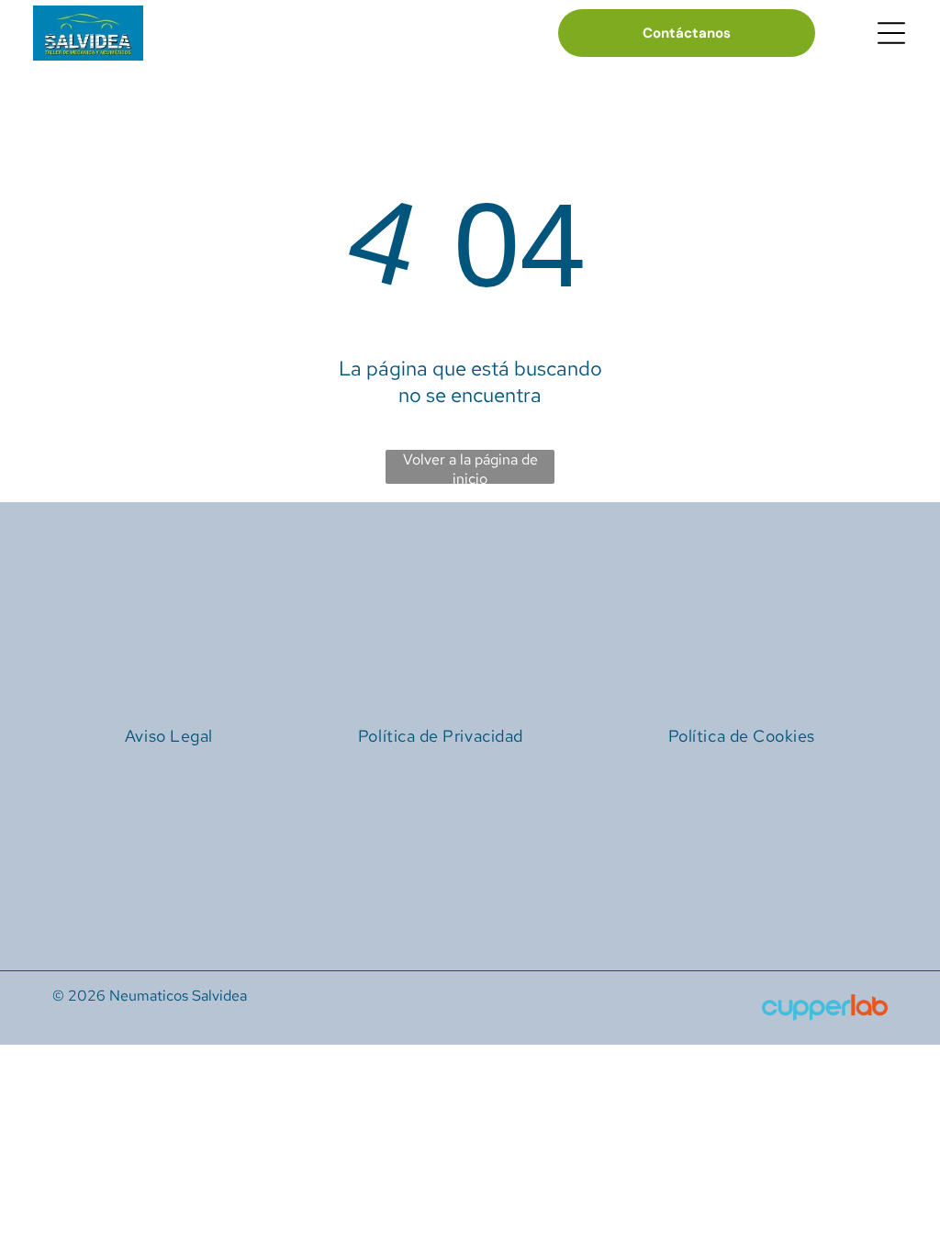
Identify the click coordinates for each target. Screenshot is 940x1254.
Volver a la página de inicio (470, 467)
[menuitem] (169, 736)
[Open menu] (891, 33)
